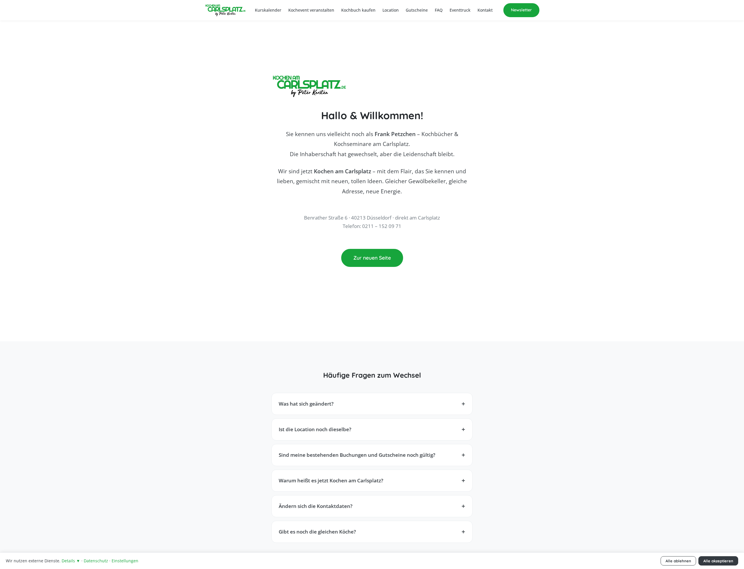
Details (71, 560)
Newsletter (521, 10)
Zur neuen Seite (372, 257)
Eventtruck (460, 10)
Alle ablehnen (678, 561)
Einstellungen (125, 560)
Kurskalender (268, 10)
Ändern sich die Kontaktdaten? (316, 506)
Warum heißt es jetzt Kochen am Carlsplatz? (331, 480)
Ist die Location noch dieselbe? (315, 429)
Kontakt (485, 10)
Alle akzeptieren (718, 561)
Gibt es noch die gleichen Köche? (317, 531)
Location (390, 10)
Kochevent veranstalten (311, 10)
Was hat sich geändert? (306, 403)
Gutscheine (417, 10)
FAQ (439, 10)
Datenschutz (96, 560)
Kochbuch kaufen (358, 10)
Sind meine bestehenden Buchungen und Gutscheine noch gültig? (357, 455)
